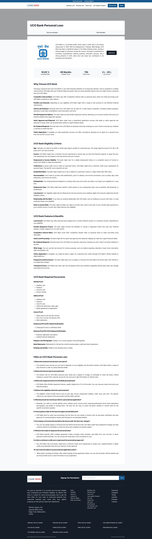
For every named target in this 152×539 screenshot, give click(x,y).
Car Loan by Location (33, 527)
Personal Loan (80, 5)
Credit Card (90, 500)
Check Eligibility (89, 1)
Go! (122, 478)
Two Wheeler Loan (92, 506)
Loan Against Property (99, 5)
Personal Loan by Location (60, 522)
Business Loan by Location (35, 522)
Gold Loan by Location (84, 527)
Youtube (114, 502)
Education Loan (91, 508)
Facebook (115, 490)
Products (73, 492)
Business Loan (70, 5)
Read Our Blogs (75, 498)
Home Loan (88, 5)
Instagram (115, 492)
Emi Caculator (101, 32)
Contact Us (74, 496)
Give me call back (52, 32)
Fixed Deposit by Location (110, 527)
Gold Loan (90, 502)
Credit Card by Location (59, 527)
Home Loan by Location (84, 522)
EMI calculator (77, 1)
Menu (121, 5)
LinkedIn (114, 497)
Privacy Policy (121, 536)
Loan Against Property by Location (112, 522)
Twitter (114, 495)
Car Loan (89, 498)
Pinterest (114, 499)
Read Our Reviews (76, 500)
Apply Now (111, 53)
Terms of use (114, 536)
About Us (73, 494)
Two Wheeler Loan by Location (36, 532)
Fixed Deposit (91, 504)
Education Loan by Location (60, 532)
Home (72, 490)
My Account (112, 5)
